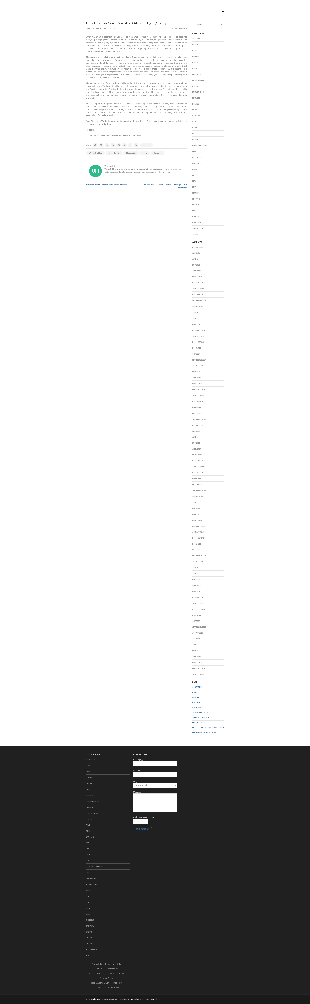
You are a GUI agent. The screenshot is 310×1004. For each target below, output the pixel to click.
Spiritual (196, 205)
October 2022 (198, 485)
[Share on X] (101, 145)
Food (194, 110)
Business (196, 45)
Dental (195, 62)
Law (194, 151)
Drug (194, 68)
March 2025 (197, 324)
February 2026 (198, 283)
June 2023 (196, 437)
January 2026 (198, 289)
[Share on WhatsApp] (112, 145)
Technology (197, 229)
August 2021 (197, 562)
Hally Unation (97, 999)
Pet (193, 175)
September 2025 (199, 301)
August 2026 (197, 247)
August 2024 (197, 366)
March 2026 (197, 277)
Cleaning (196, 56)
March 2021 (197, 591)
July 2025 (196, 312)
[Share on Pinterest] (118, 145)
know (145, 153)
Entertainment (198, 80)
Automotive (197, 39)
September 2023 (199, 419)
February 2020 (198, 669)
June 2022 (196, 502)
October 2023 (198, 413)
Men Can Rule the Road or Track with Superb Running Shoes (115, 136)
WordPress (156, 999)
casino (195, 50)
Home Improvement (200, 145)
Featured (196, 98)
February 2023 (198, 461)
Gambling (196, 116)
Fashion (195, 86)
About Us (196, 697)
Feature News (198, 92)
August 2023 (197, 425)
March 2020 (197, 663)
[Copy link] (147, 145)
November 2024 (198, 348)
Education (197, 74)
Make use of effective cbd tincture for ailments (106, 185)
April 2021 (196, 585)
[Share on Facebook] (95, 145)
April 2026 (196, 271)
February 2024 (198, 390)
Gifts (194, 134)
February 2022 (198, 526)
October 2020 (198, 621)
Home (194, 692)
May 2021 (196, 579)
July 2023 (196, 431)
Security (196, 193)
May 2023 (196, 443)
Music (194, 169)
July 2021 (196, 568)
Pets (194, 181)
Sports (195, 211)
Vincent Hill (93, 29)
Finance (195, 104)
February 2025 (198, 330)
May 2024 (196, 372)
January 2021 (198, 603)
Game (194, 122)
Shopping (158, 153)
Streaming (196, 223)
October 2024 (198, 354)
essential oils (114, 153)
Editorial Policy (199, 723)
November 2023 (198, 407)
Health (195, 140)
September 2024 (199, 360)
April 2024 (196, 378)
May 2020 (196, 651)
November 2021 (198, 544)
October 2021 (198, 550)
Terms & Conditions (201, 718)
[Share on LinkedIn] (107, 145)
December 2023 (198, 401)
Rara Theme (136, 999)
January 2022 (198, 532)
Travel (195, 234)
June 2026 (196, 259)
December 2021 (198, 538)
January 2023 (198, 467)
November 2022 (198, 479)
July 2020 (196, 639)
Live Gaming (197, 157)
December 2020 (198, 609)
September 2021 (199, 556)
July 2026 (196, 253)
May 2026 (196, 265)
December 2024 (198, 342)
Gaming (195, 128)
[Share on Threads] (136, 145)
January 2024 (198, 395)
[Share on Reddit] (124, 145)
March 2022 (197, 520)
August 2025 (197, 306)
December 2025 (198, 295)
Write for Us (197, 707)
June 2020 (196, 645)
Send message (143, 829)
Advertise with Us (200, 713)
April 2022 (196, 514)
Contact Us (197, 687)
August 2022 (197, 496)
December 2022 (198, 473)
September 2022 (199, 490)
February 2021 (198, 597)
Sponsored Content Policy (204, 733)
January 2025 (198, 336)
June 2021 (196, 574)
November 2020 (198, 615)
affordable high (95, 153)
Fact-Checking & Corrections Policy (208, 728)
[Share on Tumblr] (130, 145)
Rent (194, 187)
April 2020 (196, 657)
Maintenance (198, 163)
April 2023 (196, 449)
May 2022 (196, 508)
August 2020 (197, 633)
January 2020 (198, 674)
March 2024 (197, 384)
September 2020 (199, 627)
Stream (195, 217)
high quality (131, 153)
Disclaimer (197, 702)
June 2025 (196, 318)
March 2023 (197, 455)
